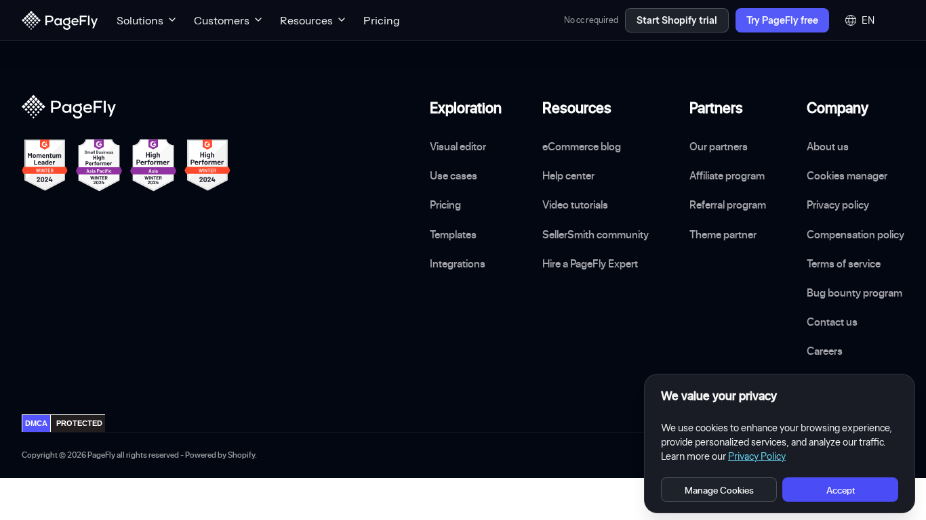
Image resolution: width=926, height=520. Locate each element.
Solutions (140, 20)
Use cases (453, 175)
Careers (825, 350)
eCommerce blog (581, 146)
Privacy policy (838, 204)
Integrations (457, 263)
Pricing (381, 20)
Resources (306, 20)
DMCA (36, 423)
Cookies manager (847, 175)
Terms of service (844, 263)
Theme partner (723, 234)
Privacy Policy (757, 456)
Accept (840, 489)
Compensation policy (855, 234)
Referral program (727, 204)
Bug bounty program (854, 292)
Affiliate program (727, 175)
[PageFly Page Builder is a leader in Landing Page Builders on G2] (45, 165)
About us (828, 146)
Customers (221, 20)
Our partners (718, 146)
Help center (568, 175)
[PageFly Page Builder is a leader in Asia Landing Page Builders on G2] (153, 165)
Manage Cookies (719, 489)
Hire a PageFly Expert (590, 263)
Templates (453, 234)
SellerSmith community (595, 234)
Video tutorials (575, 204)
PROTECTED (79, 423)
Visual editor (458, 146)
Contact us (832, 321)
